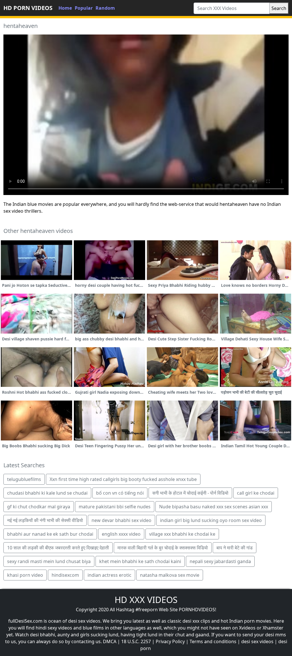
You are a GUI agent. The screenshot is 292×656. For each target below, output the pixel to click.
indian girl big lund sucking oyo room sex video (211, 520)
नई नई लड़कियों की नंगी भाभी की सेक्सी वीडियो (45, 520)
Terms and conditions (213, 641)
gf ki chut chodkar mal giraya (38, 506)
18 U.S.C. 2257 (136, 641)
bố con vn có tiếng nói (120, 493)
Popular (84, 8)
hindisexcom (65, 575)
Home (65, 8)
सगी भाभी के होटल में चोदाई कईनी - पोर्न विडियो (190, 493)
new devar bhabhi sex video (121, 520)
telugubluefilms (24, 479)
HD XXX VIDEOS (146, 600)
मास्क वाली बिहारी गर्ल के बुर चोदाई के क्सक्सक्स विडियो (162, 548)
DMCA (109, 641)
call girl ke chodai (255, 493)
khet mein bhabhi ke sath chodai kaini (140, 561)
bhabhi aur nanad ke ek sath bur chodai (50, 534)
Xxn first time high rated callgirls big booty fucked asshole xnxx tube (123, 479)
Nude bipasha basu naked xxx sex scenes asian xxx (213, 506)
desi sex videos (257, 641)
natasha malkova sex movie (169, 575)
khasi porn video (25, 575)
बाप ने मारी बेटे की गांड (234, 548)
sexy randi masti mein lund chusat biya (49, 561)
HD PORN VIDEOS (27, 8)
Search (278, 8)
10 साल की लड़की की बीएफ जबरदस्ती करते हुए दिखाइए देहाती (58, 548)
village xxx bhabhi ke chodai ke (182, 534)
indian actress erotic (109, 575)
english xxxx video (121, 534)
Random (105, 8)
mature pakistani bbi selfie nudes (115, 506)
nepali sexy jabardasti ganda (220, 561)
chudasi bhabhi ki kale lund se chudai (47, 493)
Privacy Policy (170, 641)
